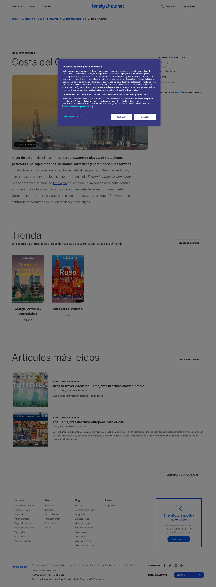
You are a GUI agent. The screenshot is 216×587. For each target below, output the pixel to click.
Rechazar (121, 117)
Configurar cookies (71, 117)
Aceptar (145, 117)
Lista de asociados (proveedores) (77, 106)
